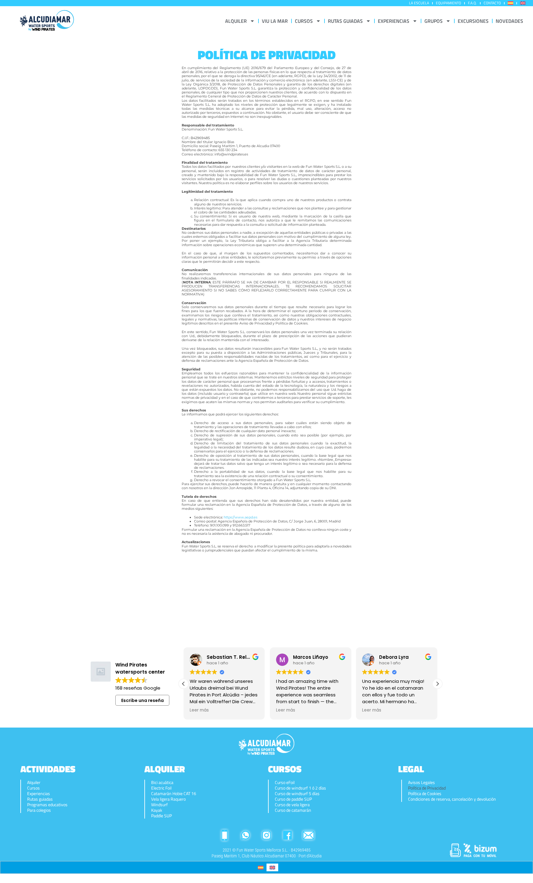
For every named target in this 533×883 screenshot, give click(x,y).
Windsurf (159, 804)
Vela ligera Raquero (168, 799)
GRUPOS (433, 21)
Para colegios (39, 810)
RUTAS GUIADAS (345, 21)
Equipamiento (448, 3)
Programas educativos (47, 804)
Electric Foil (161, 788)
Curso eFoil (285, 782)
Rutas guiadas (40, 799)
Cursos (33, 788)
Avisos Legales (421, 782)
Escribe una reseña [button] (142, 700)
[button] (437, 683)
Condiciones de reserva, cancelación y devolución (452, 799)
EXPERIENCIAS (393, 21)
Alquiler (33, 782)
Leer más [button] (199, 710)
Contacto (492, 3)
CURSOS (304, 21)
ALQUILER (236, 21)
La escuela (419, 3)
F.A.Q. (472, 3)
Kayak (156, 810)
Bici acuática (162, 782)
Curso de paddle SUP (293, 799)
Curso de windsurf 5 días (297, 793)
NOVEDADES (509, 21)
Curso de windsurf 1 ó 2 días (300, 788)
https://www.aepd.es (240, 517)
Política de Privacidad (427, 788)
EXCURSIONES (473, 21)
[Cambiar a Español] (260, 867)
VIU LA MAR (275, 21)
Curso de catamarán (293, 810)
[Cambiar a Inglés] (523, 3)
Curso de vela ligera (292, 804)
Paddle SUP (161, 816)
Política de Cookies (424, 793)
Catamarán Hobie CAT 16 (173, 793)
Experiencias (38, 793)
